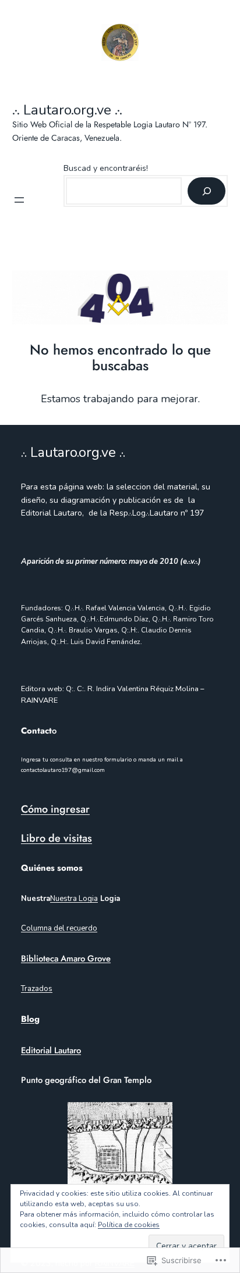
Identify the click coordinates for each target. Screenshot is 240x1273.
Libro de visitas (56, 838)
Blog (30, 1019)
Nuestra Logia (74, 898)
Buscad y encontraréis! (105, 168)
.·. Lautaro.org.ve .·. (67, 110)
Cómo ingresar (55, 809)
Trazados (36, 989)
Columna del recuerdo (59, 928)
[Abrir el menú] (19, 200)
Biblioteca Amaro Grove (66, 958)
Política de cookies (129, 1224)
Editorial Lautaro (51, 1050)
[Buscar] (206, 191)
